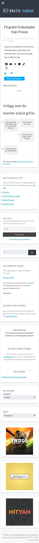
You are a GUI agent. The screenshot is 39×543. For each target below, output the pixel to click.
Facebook (7, 277)
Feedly (30, 283)
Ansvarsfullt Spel (20, 537)
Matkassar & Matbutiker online (14, 377)
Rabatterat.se (9, 357)
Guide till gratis (8, 200)
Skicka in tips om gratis (11, 196)
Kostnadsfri (6, 164)
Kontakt (6, 192)
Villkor (5, 535)
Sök (32, 252)
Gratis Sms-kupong (27, 162)
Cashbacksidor (8, 204)
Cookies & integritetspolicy (20, 535)
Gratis (18, 162)
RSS (12, 277)
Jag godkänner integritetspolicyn (20, 239)
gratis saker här (11, 316)
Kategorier (7, 394)
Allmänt (11, 41)
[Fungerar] (5, 73)
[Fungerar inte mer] (11, 73)
